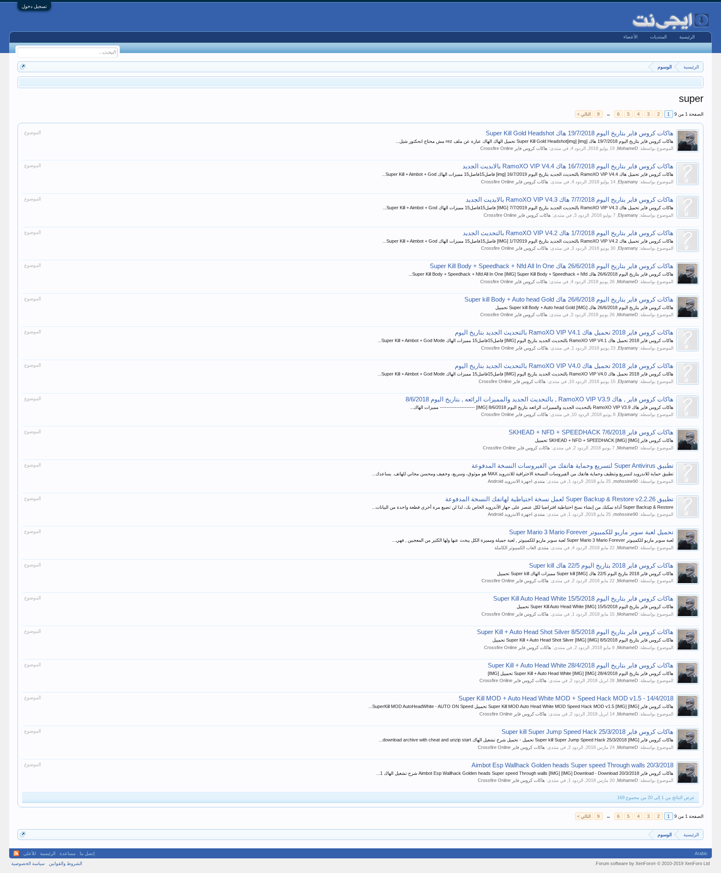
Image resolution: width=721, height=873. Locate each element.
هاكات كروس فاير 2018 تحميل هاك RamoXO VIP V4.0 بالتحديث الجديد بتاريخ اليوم (564, 366)
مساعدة (68, 853)
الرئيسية (687, 36)
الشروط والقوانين (65, 863)
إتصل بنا (87, 853)
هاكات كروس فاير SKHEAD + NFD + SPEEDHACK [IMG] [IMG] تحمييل (604, 440)
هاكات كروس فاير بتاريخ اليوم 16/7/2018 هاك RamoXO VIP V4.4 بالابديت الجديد (567, 166)
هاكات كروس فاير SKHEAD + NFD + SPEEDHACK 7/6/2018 (591, 432)
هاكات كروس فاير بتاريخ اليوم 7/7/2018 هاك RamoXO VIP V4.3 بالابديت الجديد (569, 199)
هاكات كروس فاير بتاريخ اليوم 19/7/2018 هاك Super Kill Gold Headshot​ (579, 133)
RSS (16, 853)
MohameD (627, 148)
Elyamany (628, 181)
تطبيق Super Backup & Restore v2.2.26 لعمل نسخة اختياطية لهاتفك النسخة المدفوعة (559, 499)
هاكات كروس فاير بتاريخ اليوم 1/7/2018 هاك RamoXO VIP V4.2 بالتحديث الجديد (568, 233)
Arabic (701, 853)
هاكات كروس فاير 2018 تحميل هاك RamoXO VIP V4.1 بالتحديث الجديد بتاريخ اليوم (564, 332)
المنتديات (658, 36)
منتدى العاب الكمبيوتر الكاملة (521, 547)
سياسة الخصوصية (28, 863)
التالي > (584, 114)
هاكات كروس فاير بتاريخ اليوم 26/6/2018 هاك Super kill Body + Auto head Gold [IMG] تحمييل (584, 307)
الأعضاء (630, 36)
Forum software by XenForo (652, 863)
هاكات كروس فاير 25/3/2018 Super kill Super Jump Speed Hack (587, 731)
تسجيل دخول (34, 6)
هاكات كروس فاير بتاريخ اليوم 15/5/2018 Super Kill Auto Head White (583, 598)
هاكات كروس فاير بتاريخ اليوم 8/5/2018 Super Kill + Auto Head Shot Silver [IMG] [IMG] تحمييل (582, 639)
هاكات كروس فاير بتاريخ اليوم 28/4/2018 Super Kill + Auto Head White (580, 665)
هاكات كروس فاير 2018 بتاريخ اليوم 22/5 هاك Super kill (601, 565)
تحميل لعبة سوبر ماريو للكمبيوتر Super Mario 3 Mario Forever (591, 532)
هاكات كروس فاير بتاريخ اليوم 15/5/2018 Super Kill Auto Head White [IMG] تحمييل (595, 606)
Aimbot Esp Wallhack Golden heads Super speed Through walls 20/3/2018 (572, 765)
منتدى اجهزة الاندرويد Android (516, 481)
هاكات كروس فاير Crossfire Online (513, 148)
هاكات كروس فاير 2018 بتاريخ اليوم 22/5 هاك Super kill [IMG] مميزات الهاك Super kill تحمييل (585, 573)
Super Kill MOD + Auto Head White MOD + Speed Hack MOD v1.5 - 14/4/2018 (566, 698)
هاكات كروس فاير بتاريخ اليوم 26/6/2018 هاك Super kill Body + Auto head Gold (568, 299)
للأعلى (29, 853)
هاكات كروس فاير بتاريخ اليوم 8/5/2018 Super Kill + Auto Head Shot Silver (575, 632)
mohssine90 (625, 481)
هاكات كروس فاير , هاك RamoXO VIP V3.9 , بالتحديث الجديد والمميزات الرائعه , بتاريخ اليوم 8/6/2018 (539, 399)
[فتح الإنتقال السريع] (22, 66)
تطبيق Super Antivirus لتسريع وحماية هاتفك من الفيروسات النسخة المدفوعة (572, 465)
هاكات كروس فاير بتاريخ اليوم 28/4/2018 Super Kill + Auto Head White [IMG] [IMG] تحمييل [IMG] (580, 673)
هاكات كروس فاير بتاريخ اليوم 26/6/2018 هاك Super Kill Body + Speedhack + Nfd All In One (551, 266)
